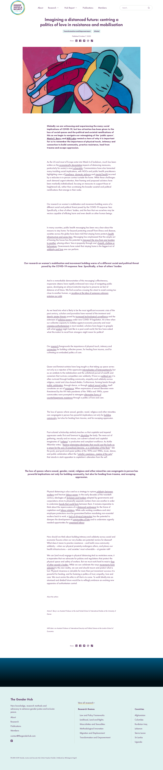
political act (106, 375)
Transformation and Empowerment (77, 31)
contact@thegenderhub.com (23, 735)
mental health (101, 174)
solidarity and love (55, 249)
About (40, 7)
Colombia (139, 719)
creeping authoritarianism (58, 325)
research (55, 346)
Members (102, 7)
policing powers (65, 319)
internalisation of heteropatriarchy (97, 369)
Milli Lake (71, 138)
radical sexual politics (97, 385)
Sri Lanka (139, 737)
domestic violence (83, 174)
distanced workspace (86, 507)
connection (51, 349)
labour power (72, 494)
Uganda (138, 741)
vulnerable (78, 168)
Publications (88, 7)
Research (52, 7)
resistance (69, 388)
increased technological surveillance (92, 316)
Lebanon (138, 728)
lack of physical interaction (80, 516)
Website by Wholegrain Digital (67, 758)
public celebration (55, 385)
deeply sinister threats (56, 316)
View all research (85, 702)
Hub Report (69, 7)
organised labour (76, 522)
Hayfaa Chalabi (50, 758)
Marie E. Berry (54, 138)
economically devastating (70, 165)
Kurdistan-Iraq (141, 724)
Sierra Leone (140, 733)
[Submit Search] (136, 7)
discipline (84, 435)
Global (96, 31)
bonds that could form (69, 503)
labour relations (68, 510)
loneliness (69, 174)
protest (59, 328)
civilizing (64, 441)
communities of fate (81, 519)
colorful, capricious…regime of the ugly (95, 453)
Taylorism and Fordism (76, 497)
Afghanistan (140, 715)
